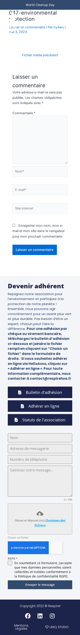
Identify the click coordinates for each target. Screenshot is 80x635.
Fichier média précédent (40, 55)
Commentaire (23, 113)
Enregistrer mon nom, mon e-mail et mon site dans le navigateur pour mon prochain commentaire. (38, 231)
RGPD (13, 558)
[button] (72, 22)
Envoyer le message (40, 585)
